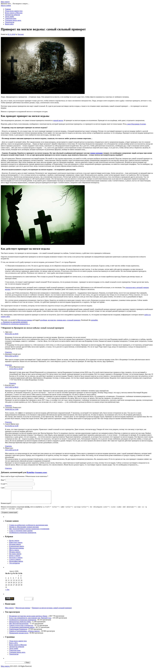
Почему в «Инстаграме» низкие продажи (24, 527)
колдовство (52, 320)
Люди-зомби (9, 16)
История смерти (15, 544)
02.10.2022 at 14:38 (11, 426)
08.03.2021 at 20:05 (11, 334)
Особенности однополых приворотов (15, 324)
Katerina (30, 472)
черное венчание (96, 153)
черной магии (58, 120)
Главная (8, 9)
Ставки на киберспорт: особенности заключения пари (28, 525)
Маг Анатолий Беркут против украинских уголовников (29, 529)
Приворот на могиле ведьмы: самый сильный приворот (52, 608)
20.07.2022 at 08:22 (11, 387)
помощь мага (61, 320)
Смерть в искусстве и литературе (21, 625)
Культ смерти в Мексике (13, 13)
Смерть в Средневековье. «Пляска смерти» (24, 631)
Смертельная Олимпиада (18, 629)
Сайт (2, 488)
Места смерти (14, 550)
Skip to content (6, 5)
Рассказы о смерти (15, 557)
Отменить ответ (41, 472)
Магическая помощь (24, 320)
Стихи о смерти (15, 559)
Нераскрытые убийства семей (20, 622)
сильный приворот (73, 320)
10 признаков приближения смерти (21, 627)
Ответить (8, 352)
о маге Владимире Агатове (136, 124)
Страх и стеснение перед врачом (20, 531)
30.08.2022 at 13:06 (11, 409)
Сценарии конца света (13, 20)
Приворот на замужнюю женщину (14, 322)
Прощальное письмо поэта (18, 633)
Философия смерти (16, 561)
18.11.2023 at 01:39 (11, 450)
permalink (94, 320)
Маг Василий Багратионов (18, 623)
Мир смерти (5, 2)
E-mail (3, 484)
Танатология (9, 22)
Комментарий (6, 503)
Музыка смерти (14, 552)
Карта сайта (9, 24)
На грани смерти (15, 554)
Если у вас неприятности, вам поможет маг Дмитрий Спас (30, 618)
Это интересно (14, 563)
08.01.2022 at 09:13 (11, 356)
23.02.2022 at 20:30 (16, 369)
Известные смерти (15, 542)
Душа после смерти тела (13, 11)
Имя (3, 480)
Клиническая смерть (16, 546)
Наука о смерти (14, 556)
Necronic (21, 34)
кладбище (43, 320)
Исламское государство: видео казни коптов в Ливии (28, 616)
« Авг (7, 589)
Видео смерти (14, 540)
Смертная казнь (10, 18)
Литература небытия (12, 15)
